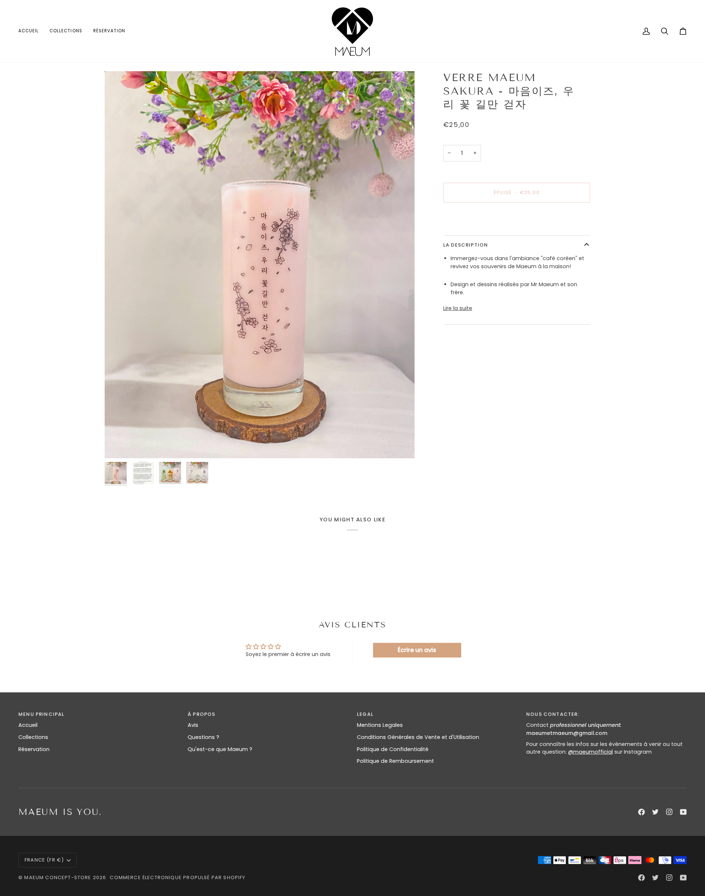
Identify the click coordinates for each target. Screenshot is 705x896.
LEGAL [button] (365, 714)
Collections (33, 737)
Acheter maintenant (516, 218)
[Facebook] (641, 812)
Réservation (34, 749)
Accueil (27, 725)
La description (465, 244)
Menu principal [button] (41, 714)
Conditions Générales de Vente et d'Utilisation (418, 737)
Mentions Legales (380, 725)
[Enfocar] (118, 444)
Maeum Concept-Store (57, 877)
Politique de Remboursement (395, 761)
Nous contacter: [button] (552, 714)
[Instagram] (669, 812)
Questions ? (203, 737)
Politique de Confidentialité (393, 749)
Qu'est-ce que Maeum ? (220, 749)
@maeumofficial (590, 751)
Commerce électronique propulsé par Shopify (177, 877)
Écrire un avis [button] (417, 650)
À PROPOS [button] (201, 714)
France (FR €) (44, 859)
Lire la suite (457, 308)
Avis (193, 725)
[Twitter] (655, 812)
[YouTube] (683, 812)
